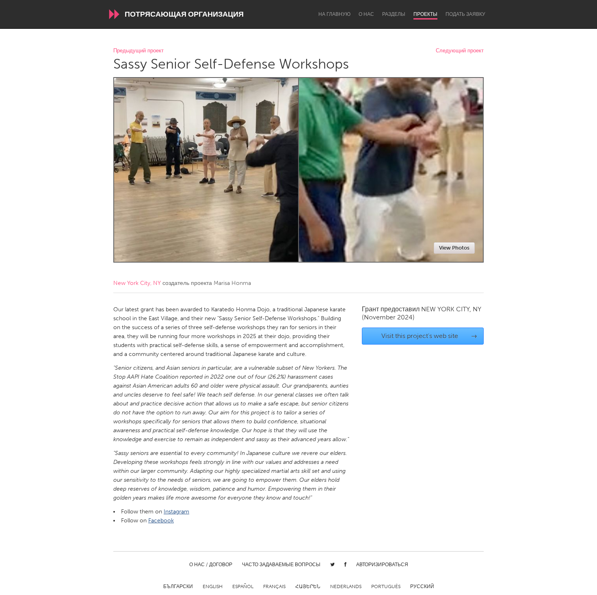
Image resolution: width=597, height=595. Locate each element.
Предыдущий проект (138, 51)
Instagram (176, 511)
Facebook (161, 520)
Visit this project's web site (429, 336)
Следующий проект (460, 51)
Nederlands (345, 586)
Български (178, 586)
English (213, 586)
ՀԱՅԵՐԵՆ (307, 586)
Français (274, 586)
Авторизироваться (382, 564)
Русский (422, 586)
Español (242, 586)
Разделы (393, 14)
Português (385, 586)
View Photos (454, 248)
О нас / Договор (210, 564)
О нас (366, 14)
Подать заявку (465, 14)
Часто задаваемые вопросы (281, 564)
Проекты (425, 14)
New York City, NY (137, 283)
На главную (334, 14)
